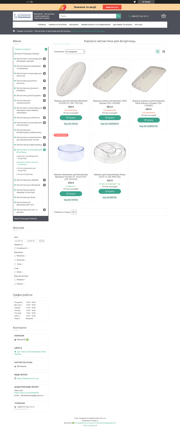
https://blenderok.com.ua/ (28, 378)
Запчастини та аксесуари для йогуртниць (53, 31)
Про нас (138, 25)
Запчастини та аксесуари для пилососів (29, 74)
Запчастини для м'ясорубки (28, 95)
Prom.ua (103, 418)
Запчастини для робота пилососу (26, 82)
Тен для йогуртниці (25, 174)
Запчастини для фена (25, 197)
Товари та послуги (57, 25)
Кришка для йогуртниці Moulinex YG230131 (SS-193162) (70, 102)
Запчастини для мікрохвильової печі (25, 203)
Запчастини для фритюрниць (29, 145)
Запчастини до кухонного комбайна (27, 89)
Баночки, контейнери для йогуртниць (28, 157)
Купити (72, 118)
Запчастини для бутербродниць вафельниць (29, 131)
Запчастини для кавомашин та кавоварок (28, 67)
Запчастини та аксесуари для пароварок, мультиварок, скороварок (29, 110)
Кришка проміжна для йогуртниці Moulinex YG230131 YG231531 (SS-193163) (71, 176)
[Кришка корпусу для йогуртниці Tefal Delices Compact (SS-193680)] (148, 79)
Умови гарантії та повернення (95, 25)
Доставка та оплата (122, 25)
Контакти (73, 25)
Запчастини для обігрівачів (28, 185)
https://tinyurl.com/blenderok (26, 393)
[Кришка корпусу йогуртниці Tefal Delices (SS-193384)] (109, 79)
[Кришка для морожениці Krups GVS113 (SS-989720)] (109, 152)
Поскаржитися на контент (85, 423)
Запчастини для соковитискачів (23, 101)
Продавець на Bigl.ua (90, 421)
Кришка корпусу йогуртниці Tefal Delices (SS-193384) (110, 102)
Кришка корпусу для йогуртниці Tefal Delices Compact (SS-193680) (148, 103)
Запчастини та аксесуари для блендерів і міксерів (29, 60)
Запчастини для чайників (27, 180)
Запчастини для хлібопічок (28, 118)
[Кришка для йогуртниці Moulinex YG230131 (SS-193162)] (71, 79)
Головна (42, 25)
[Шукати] (118, 16)
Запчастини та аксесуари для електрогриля (29, 124)
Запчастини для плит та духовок (26, 211)
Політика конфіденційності (106, 423)
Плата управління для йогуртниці (27, 169)
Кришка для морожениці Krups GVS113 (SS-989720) (109, 175)
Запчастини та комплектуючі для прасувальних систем (29, 138)
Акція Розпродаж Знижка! (27, 54)
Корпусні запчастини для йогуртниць (28, 163)
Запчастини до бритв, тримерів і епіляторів (25, 191)
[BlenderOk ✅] (23, 16)
